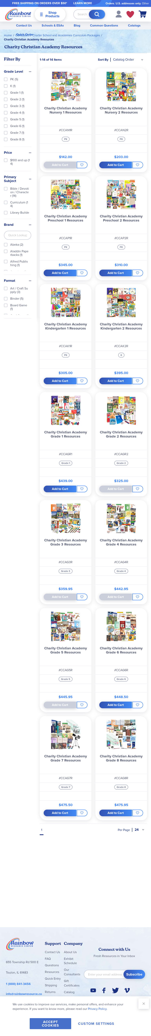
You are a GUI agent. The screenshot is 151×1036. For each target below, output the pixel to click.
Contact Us (24, 25)
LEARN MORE (82, 3)
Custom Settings (96, 1023)
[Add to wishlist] (82, 165)
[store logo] (18, 14)
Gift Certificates (71, 983)
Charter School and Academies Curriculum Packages (66, 35)
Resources (52, 972)
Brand (9, 225)
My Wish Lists (130, 14)
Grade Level (13, 72)
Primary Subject (10, 179)
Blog (77, 25)
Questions (52, 965)
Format (9, 281)
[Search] (97, 14)
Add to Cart (116, 165)
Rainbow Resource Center (20, 945)
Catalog (69, 992)
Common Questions (104, 25)
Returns (50, 992)
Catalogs (134, 25)
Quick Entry (53, 978)
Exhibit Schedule (70, 961)
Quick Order (24, 34)
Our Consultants (72, 972)
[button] (118, 14)
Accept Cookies (50, 1023)
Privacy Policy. (97, 1009)
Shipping (51, 985)
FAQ (48, 958)
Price (8, 153)
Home (8, 35)
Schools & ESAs (53, 25)
